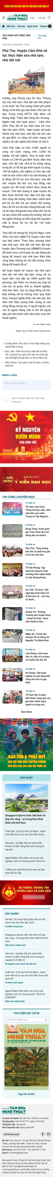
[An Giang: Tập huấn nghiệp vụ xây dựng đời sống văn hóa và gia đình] (12, 675)
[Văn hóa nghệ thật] (14, 1113)
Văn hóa (21, 26)
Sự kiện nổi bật (41, 18)
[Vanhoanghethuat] (3, 26)
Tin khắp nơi (42, 37)
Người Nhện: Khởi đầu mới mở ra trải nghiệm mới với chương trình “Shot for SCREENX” (25, 994)
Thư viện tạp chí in (26, 1013)
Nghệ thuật (32, 26)
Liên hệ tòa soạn (11, 1134)
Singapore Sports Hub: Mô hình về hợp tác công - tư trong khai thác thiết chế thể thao (25, 819)
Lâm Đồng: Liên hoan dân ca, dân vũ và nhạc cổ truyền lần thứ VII (37, 656)
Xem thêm (26, 711)
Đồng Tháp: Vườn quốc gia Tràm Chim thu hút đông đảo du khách (37, 532)
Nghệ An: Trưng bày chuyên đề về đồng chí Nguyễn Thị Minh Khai (37, 637)
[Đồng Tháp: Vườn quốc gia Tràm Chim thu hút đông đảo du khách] (12, 531)
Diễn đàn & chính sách (15, 945)
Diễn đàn (11, 26)
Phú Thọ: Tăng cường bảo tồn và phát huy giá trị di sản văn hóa (37, 551)
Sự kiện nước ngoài (14, 982)
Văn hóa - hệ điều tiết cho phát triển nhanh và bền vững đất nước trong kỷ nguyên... (24, 846)
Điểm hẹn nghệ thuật (15, 1001)
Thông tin (44, 26)
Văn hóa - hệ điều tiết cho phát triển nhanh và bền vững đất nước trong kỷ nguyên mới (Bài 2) (24, 956)
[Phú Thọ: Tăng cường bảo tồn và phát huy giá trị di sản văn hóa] (12, 550)
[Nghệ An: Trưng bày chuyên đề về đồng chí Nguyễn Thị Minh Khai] (12, 636)
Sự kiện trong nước (14, 926)
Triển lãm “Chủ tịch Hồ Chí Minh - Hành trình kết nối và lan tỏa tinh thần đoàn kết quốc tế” (26, 975)
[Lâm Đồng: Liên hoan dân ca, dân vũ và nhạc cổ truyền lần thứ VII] (12, 655)
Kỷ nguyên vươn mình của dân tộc (20, 964)
